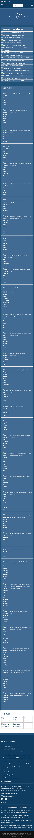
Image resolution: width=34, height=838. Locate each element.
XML (20, 836)
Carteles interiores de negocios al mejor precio (16, 752)
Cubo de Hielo (7, 772)
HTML (16, 836)
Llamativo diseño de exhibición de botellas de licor (17, 758)
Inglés (4, 1)
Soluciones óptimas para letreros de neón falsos (16, 755)
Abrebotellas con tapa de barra (11, 778)
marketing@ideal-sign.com (10, 793)
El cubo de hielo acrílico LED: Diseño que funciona (17, 807)
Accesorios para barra (9, 775)
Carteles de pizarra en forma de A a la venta (15, 761)
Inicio (5, 17)
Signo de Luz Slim (8, 746)
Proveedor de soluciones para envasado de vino (16, 764)
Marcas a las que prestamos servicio (18, 17)
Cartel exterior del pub (9, 749)
